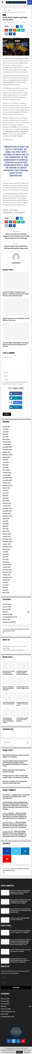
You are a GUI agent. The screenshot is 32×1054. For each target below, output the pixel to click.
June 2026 (6, 431)
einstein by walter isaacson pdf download (15, 802)
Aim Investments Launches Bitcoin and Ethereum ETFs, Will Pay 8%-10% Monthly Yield (20, 910)
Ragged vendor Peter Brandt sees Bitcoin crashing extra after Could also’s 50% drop (16, 796)
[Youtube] (23, 1041)
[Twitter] (14, 1041)
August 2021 (6, 580)
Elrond (5, 609)
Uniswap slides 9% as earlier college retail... (22, 687)
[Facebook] (9, 1041)
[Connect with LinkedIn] (15, 408)
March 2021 (6, 592)
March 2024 (6, 500)
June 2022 (6, 554)
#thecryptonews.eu (19, 212)
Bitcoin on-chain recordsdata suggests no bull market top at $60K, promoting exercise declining (16, 236)
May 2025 (5, 465)
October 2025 (6, 452)
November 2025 (7, 449)
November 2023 (7, 511)
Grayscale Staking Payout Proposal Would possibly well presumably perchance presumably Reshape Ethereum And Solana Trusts (20, 942)
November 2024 (7, 480)
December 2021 (7, 569)
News (4, 14)
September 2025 (7, 454)
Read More (27, 1052)
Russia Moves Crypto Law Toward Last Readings (22, 719)
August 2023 (6, 518)
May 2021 (5, 587)
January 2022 (7, 567)
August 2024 (6, 488)
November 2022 (7, 541)
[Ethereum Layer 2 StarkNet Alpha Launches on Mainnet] (5, 920)
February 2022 (7, 564)
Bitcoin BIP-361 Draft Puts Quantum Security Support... (9, 672)
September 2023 (7, 516)
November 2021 (7, 572)
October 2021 (6, 575)
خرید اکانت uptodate (8, 813)
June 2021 (6, 585)
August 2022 (6, 549)
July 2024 (5, 490)
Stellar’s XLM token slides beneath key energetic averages (20, 950)
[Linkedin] (18, 1041)
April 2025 (6, 467)
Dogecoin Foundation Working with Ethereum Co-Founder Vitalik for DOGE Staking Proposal (20, 892)
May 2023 (5, 526)
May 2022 (5, 557)
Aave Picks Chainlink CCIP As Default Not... (9, 703)
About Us (6, 640)
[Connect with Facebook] (15, 395)
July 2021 (5, 582)
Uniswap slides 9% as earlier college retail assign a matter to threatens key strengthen (19, 960)
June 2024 (6, 493)
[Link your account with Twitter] (15, 399)
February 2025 (7, 472)
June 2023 (6, 523)
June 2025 (6, 462)
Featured (5, 614)
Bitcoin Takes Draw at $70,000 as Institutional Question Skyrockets (16, 247)
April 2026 (6, 437)
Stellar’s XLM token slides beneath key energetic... (8, 688)
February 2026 (7, 442)
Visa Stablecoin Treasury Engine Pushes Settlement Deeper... (8, 720)
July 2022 (5, 552)
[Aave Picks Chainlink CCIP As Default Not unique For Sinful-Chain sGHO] (9, 696)
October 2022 (6, 544)
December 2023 (7, 508)
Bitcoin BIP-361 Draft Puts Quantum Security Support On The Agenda (20, 931)
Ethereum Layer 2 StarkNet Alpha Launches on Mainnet (20, 919)
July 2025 (5, 460)
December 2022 (7, 539)
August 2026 (6, 426)
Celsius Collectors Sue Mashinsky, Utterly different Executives (16, 319)
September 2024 (7, 485)
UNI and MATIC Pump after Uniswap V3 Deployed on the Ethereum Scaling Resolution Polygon (20, 901)
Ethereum (5, 612)
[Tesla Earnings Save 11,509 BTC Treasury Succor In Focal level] (22, 696)
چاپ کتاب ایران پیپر (8, 831)
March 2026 (6, 439)
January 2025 (7, 475)
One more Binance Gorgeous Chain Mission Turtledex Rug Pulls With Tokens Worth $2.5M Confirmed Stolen (16, 294)
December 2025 (7, 447)
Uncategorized (7, 622)
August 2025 (6, 457)
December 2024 (7, 477)
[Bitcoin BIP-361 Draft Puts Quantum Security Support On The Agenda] (9, 665)
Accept (19, 1052)
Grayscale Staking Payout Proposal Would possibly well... (22, 672)
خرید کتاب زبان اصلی (8, 822)
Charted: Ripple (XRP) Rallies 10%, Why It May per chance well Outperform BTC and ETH (16, 345)
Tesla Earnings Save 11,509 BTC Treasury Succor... (22, 703)
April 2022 (6, 559)
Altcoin (5, 604)
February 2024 (7, 503)
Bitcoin (5, 607)
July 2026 (5, 429)
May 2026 (5, 434)
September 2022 (7, 546)
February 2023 (7, 534)
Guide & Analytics (8, 617)
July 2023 (5, 521)
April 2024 (6, 498)
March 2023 (6, 531)
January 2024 (7, 505)
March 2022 (6, 562)
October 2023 (6, 513)
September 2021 (7, 577)
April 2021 (6, 590)
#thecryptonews (8, 212)
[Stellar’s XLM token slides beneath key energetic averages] (9, 681)
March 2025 (6, 470)
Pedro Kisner (6, 795)
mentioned (11, 120)
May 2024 (5, 495)
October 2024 (6, 483)
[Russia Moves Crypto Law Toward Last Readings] (22, 712)
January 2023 (7, 536)
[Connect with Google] (15, 404)
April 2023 (6, 528)
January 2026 (7, 444)
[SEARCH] (27, 742)
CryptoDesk (7, 22)
